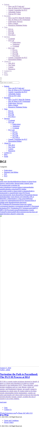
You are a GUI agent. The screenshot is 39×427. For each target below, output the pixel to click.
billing (15, 181)
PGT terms (23, 208)
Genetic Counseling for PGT (17, 10)
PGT (5, 176)
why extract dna (18, 214)
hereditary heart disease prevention (15, 197)
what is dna (9, 214)
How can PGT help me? (16, 6)
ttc (18, 212)
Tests (5, 27)
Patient (5, 204)
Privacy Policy (9, 422)
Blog (5, 73)
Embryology (16, 42)
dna (30, 187)
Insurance (17, 200)
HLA (28, 197)
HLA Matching (9, 198)
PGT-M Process (6, 210)
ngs (16, 202)
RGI (16, 212)
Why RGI (11, 63)
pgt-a (28, 208)
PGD (11, 204)
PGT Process (32, 206)
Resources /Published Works (17, 25)
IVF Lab (11, 40)
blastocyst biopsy (27, 181)
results (12, 212)
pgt (16, 204)
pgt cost (27, 204)
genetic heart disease (13, 195)
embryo (5, 191)
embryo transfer (9, 193)
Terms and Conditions (11, 420)
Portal (6, 75)
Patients (6, 4)
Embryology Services (15, 21)
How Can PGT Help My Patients (19, 18)
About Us (7, 61)
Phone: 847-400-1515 (25, 413)
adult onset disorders (6, 181)
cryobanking (6, 187)
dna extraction (13, 189)
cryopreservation (15, 187)
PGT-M (10, 31)
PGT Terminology (13, 208)
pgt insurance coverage (13, 206)
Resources (11, 69)
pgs (14, 204)
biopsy (20, 181)
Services (7, 37)
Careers (10, 67)
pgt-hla (32, 208)
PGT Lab (11, 48)
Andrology (16, 44)
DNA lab (21, 189)
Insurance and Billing (11, 172)
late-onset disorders (8, 202)
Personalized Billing (15, 59)
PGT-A (10, 29)
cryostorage (25, 187)
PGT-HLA (11, 35)
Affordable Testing (14, 12)
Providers (7, 16)
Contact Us (8, 71)
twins (26, 212)
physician (15, 210)
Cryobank (11, 39)
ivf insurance (27, 200)
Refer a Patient (13, 23)
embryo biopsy (13, 191)
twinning (22, 212)
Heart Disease (24, 195)
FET (24, 193)
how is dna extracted (21, 198)
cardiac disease (14, 183)
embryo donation (23, 191)
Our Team (11, 65)
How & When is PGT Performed (19, 8)
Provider (7, 212)
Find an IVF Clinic (14, 14)
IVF (5, 174)
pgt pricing (24, 206)
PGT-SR (11, 33)
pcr (9, 204)
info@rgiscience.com (9, 413)
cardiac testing (24, 183)
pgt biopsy (21, 204)
